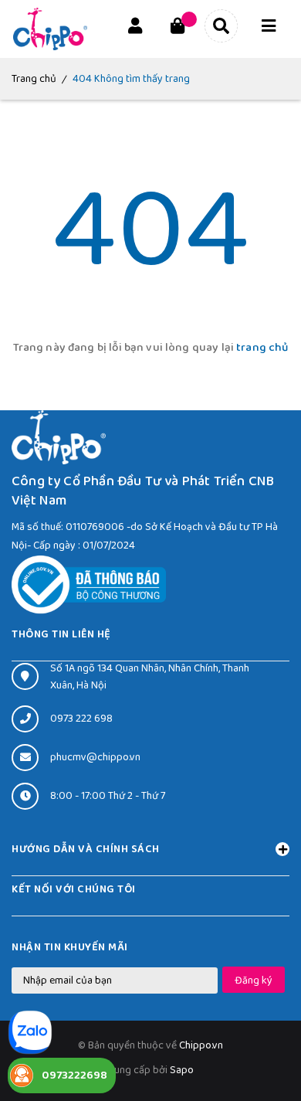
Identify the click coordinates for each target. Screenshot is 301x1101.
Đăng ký (253, 980)
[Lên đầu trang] (264, 1047)
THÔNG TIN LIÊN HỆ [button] (61, 634)
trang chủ (262, 347)
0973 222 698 (81, 718)
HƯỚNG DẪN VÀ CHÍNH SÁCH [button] (86, 849)
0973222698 (74, 1075)
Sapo (182, 1070)
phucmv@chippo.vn (95, 757)
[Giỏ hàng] (177, 29)
